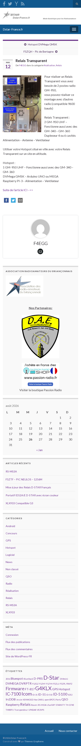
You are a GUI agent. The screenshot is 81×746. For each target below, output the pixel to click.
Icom (26, 693)
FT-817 (30, 689)
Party (58, 699)
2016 (8, 679)
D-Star (51, 677)
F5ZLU (56, 683)
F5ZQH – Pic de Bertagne (39, 51)
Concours (11, 533)
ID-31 (34, 694)
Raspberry (13, 704)
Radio (9, 583)
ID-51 (42, 694)
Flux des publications (18, 642)
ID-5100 (60, 694)
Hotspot (11, 547)
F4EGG (22, 65)
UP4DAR (32, 710)
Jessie (19, 699)
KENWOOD (28, 699)
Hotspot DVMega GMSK (42, 44)
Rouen (34, 705)
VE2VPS (40, 710)
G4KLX (43, 688)
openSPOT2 (50, 699)
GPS (8, 540)
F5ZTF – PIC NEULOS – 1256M (24, 479)
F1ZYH (49, 683)
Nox (35, 699)
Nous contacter (68, 730)
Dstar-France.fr (13, 29)
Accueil (49, 730)
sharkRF (51, 705)
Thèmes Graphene (34, 741)
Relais (59, 65)
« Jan (39, 450)
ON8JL (41, 699)
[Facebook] (4, 3)
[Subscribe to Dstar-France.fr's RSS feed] (22, 3)
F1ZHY (42, 683)
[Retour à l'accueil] (40, 16)
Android (10, 526)
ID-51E (49, 694)
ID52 (70, 694)
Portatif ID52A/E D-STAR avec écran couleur (32, 495)
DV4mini (64, 679)
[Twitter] (10, 3)
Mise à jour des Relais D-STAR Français (28, 487)
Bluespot (17, 678)
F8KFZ (69, 683)
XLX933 (10, 612)
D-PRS (38, 678)
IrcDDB (11, 699)
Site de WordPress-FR (19, 656)
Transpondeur (21, 710)
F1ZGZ (35, 683)
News (9, 562)
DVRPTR (25, 683)
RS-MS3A (11, 471)
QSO (9, 576)
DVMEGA (12, 683)
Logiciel (10, 554)
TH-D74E (70, 705)
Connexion (12, 634)
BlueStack (28, 679)
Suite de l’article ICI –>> (18, 190)
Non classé (12, 569)
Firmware (15, 688)
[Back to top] (72, 737)
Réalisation (49, 65)
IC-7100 (13, 693)
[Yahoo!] (16, 3)
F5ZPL (63, 683)
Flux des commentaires (19, 649)
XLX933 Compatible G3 (19, 503)
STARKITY (60, 705)
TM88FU (10, 710)
